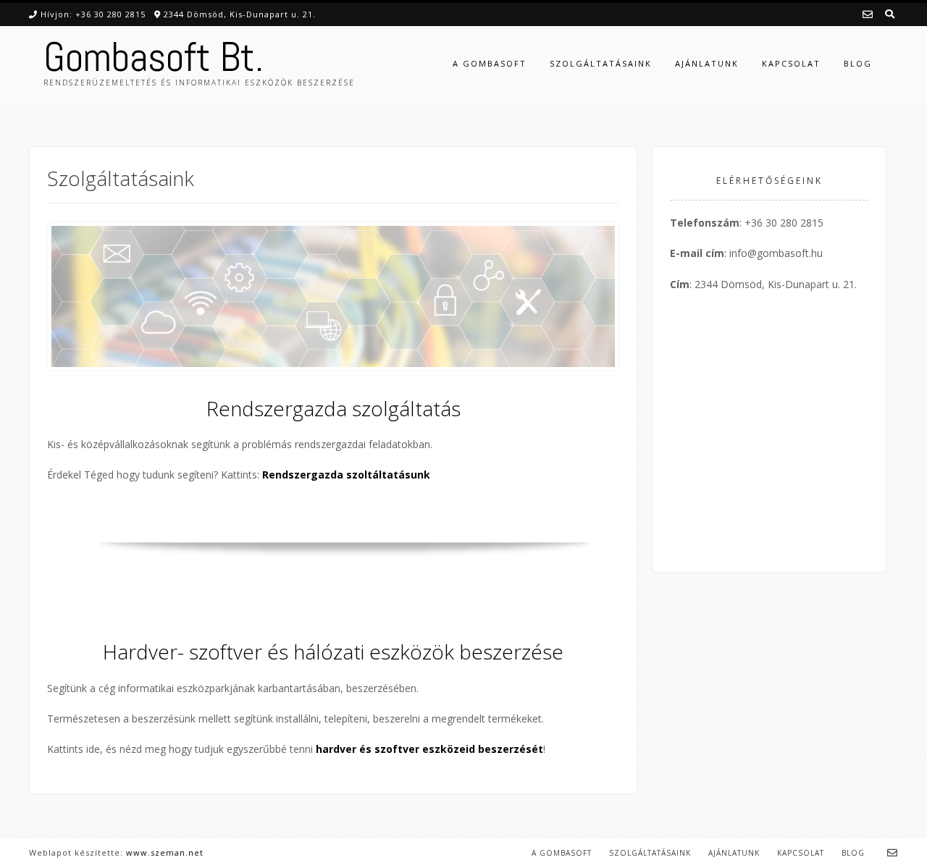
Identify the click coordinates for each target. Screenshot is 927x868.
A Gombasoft (490, 63)
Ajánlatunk (707, 63)
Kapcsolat (791, 63)
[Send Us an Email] (867, 14)
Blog (858, 63)
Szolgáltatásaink (601, 63)
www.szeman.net (165, 852)
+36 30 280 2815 (110, 14)
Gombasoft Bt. (153, 57)
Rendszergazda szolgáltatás (333, 408)
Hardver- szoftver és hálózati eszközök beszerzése (333, 651)
